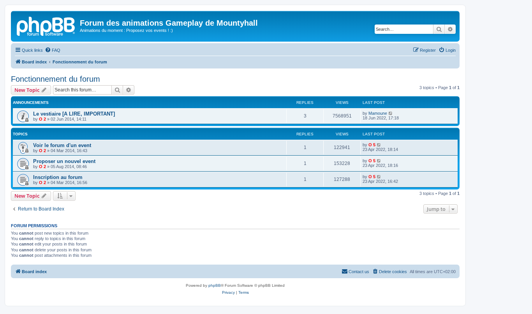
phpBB (214, 285)
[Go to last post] (390, 113)
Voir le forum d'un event (62, 145)
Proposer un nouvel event (64, 161)
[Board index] (46, 25)
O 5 (371, 144)
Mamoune (377, 113)
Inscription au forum (58, 177)
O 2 (42, 119)
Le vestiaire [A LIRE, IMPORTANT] (74, 114)
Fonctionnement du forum (55, 79)
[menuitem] (52, 50)
